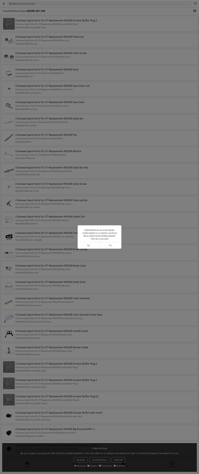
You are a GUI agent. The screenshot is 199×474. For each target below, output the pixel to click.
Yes (110, 245)
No (88, 245)
